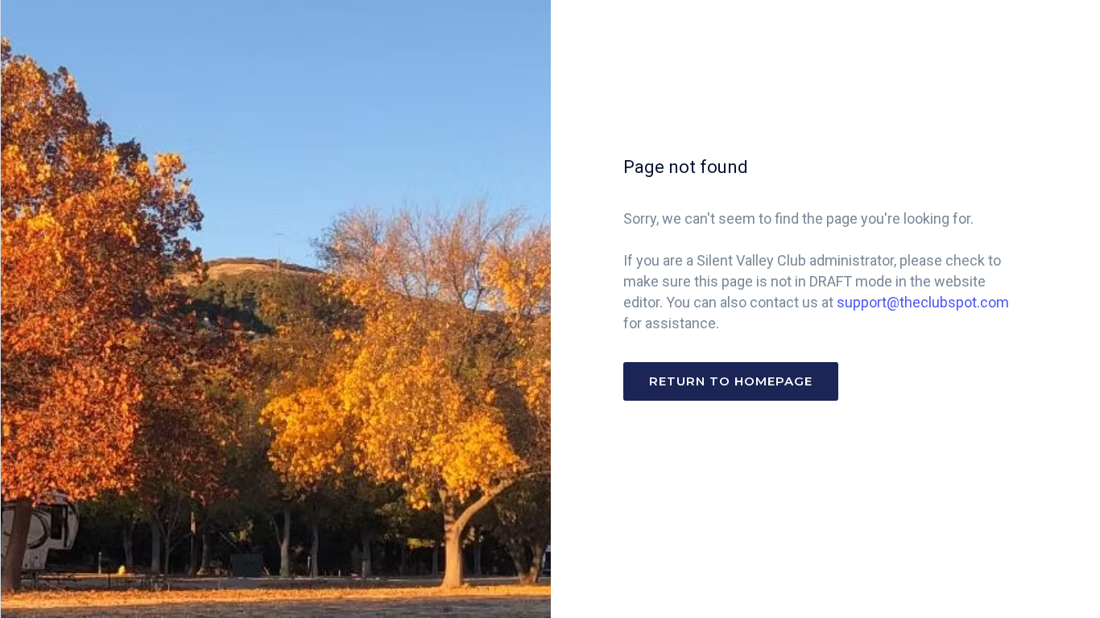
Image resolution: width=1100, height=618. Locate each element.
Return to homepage (731, 381)
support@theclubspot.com (923, 302)
